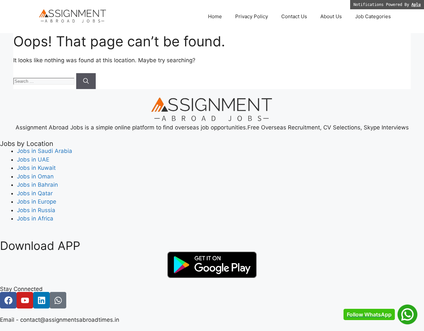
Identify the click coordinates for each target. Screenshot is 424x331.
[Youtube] (25, 300)
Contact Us (294, 16)
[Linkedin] (41, 300)
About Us (331, 16)
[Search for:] (44, 80)
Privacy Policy (251, 16)
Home (215, 16)
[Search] (86, 81)
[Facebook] (8, 300)
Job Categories (373, 16)
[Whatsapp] (58, 300)
